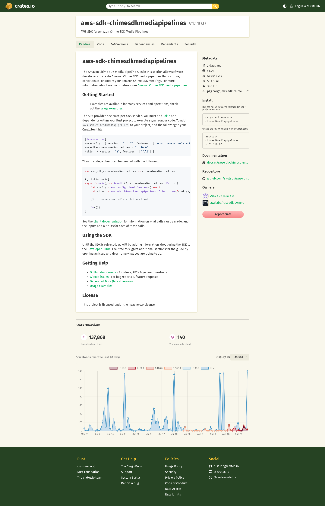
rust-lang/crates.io (224, 466)
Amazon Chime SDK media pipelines (162, 85)
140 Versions (119, 44)
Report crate (223, 214)
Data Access (173, 489)
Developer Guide (99, 249)
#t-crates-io (219, 472)
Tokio (166, 116)
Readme (84, 44)
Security (190, 44)
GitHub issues (99, 277)
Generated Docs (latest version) (111, 281)
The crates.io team (90, 477)
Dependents (169, 44)
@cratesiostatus (222, 477)
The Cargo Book (131, 466)
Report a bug (130, 483)
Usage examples (101, 286)
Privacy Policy (174, 477)
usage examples (111, 108)
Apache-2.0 (214, 76)
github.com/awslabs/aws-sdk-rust (228, 178)
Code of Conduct (176, 483)
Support (126, 472)
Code (100, 44)
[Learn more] (247, 91)
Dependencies (144, 44)
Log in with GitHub (307, 6)
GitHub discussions (103, 272)
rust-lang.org (85, 466)
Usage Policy (173, 466)
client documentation (108, 221)
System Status (130, 477)
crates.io (25, 6)
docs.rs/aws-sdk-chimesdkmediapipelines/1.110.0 (228, 162)
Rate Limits (173, 494)
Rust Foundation (88, 472)
